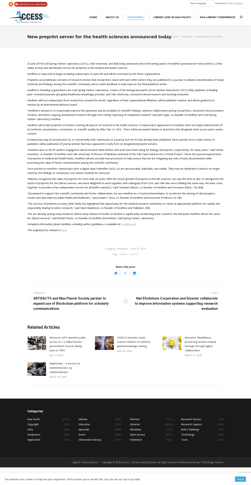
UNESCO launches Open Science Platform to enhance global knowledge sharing (133, 342)
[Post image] (36, 343)
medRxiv (123, 254)
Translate (238, 3)
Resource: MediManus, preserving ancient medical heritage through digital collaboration (200, 344)
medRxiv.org (129, 224)
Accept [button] (240, 479)
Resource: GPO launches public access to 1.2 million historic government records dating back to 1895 (68, 344)
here (64, 230)
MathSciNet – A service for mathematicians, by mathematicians (65, 368)
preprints (134, 254)
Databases (122, 248)
